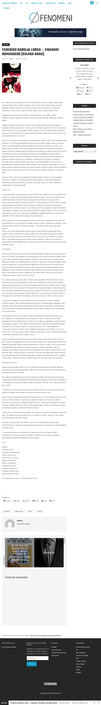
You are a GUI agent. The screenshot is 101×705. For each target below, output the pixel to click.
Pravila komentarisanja (58, 652)
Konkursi (61, 3)
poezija (39, 511)
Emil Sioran (84, 65)
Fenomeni (50, 684)
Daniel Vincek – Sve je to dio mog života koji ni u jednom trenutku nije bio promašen (83, 117)
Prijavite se (31, 664)
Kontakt (53, 647)
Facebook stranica (84, 162)
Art (21, 3)
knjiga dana (19, 511)
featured (7, 511)
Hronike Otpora (37, 3)
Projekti (6, 8)
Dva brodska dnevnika (81, 49)
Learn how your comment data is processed (45, 635)
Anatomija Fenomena (9, 3)
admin (11, 59)
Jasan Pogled (50, 3)
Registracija (55, 655)
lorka (30, 511)
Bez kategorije (80, 652)
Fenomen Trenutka (82, 655)
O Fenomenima (56, 650)
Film (26, 3)
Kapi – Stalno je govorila (82, 135)
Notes (70, 3)
